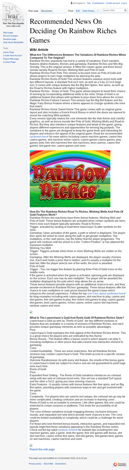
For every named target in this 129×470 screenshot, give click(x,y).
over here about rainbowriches (105, 293)
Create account (113, 3)
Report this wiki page (42, 449)
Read (70, 11)
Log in (124, 3)
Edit (78, 11)
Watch (98, 10)
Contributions (98, 3)
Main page (33, 11)
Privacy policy (35, 464)
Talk (89, 3)
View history (88, 11)
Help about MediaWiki (13, 42)
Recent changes (10, 36)
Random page (9, 39)
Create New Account (12, 55)
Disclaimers (60, 464)
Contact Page (9, 62)
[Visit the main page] (13, 13)
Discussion (46, 11)
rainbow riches (66, 429)
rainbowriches (38, 136)
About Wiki (48, 464)
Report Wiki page (11, 59)
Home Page (8, 52)
